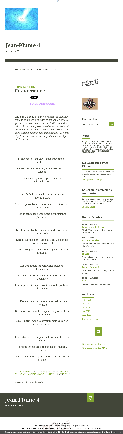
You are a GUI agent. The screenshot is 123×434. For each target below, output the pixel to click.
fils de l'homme (29, 373)
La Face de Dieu (91, 240)
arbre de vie (54, 373)
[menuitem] (18, 69)
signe (67, 373)
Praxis (85, 253)
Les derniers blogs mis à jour (43, 426)
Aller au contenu (8, 4)
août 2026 (86, 300)
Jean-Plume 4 (23, 45)
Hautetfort (67, 423)
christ (61, 372)
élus (39, 375)
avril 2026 (86, 315)
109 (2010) (47, 372)
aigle (62, 373)
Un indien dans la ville (47, 69)
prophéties (32, 375)
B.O (84, 280)
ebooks (88, 141)
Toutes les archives (90, 319)
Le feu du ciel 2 (90, 267)
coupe (39, 373)
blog (100, 428)
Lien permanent (23, 372)
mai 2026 (86, 311)
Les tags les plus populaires (80, 426)
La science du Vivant (94, 227)
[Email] (98, 331)
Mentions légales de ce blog (46, 428)
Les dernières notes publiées (62, 426)
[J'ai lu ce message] (121, 432)
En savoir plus (111, 432)
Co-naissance (30, 91)
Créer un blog (57, 423)
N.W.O (17, 69)
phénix (45, 373)
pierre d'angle (21, 375)
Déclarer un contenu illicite (28, 428)
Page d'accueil (28, 69)
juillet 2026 (87, 304)
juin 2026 (86, 307)
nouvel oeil (47, 375)
